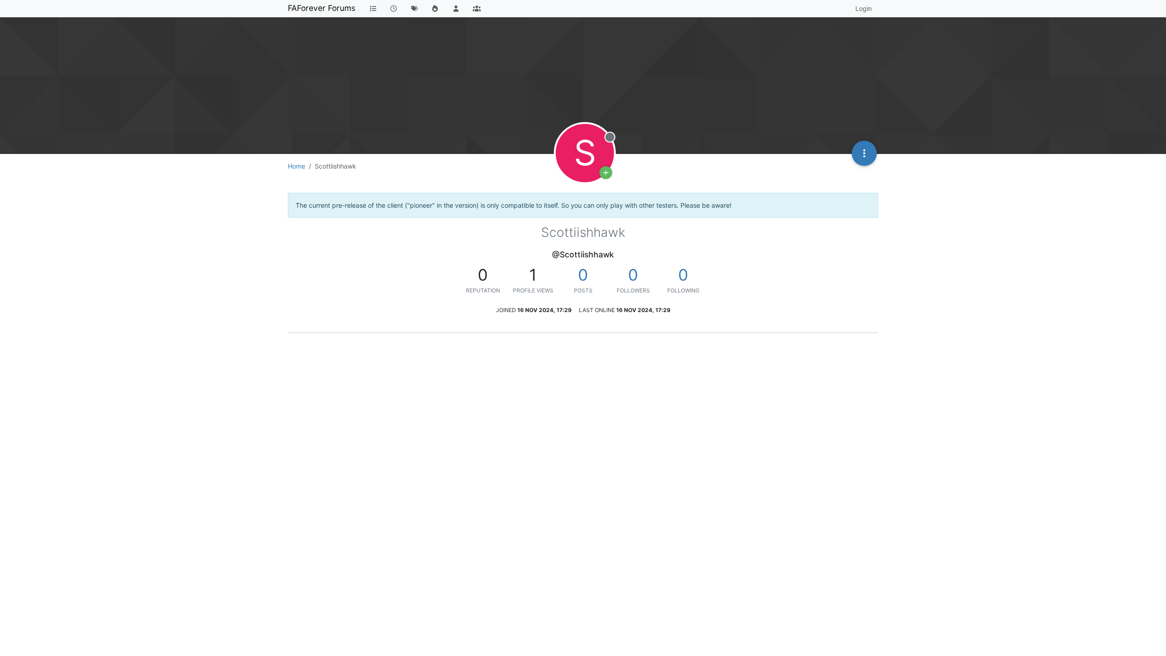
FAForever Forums (321, 8)
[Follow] (605, 172)
